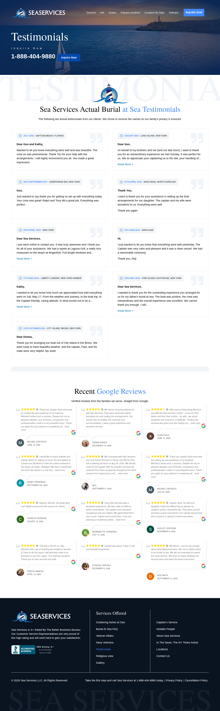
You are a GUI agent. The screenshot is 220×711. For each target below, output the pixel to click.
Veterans (173, 12)
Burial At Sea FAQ (107, 629)
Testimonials (103, 649)
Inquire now (194, 12)
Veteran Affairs (105, 635)
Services (91, 12)
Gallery (100, 662)
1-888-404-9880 (33, 56)
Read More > (125, 164)
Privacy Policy (174, 680)
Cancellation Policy (196, 680)
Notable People (165, 629)
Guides (112, 12)
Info (102, 12)
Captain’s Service (166, 622)
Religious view (104, 656)
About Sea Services (168, 635)
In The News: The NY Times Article (177, 642)
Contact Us (163, 656)
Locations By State (154, 12)
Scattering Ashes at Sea (110, 622)
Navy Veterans (105, 642)
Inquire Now (69, 57)
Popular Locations (130, 12)
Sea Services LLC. (32, 680)
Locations (162, 649)
